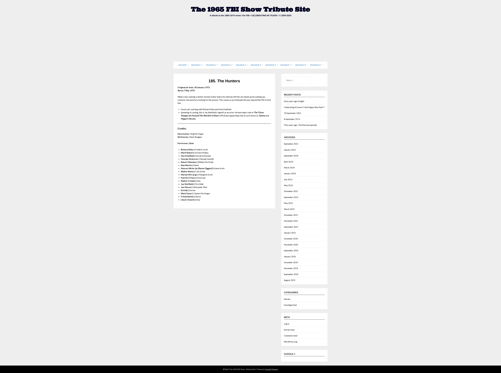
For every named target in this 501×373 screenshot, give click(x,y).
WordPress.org (290, 341)
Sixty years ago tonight (294, 101)
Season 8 (300, 65)
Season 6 (271, 65)
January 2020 (290, 256)
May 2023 (288, 185)
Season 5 (256, 65)
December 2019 (291, 262)
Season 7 (285, 65)
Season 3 (226, 65)
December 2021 (291, 215)
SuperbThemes (271, 369)
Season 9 (315, 65)
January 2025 (290, 150)
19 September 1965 (292, 113)
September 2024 (291, 156)
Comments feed (290, 335)
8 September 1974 (292, 119)
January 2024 (290, 173)
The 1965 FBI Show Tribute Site (250, 9)
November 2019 (291, 268)
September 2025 (291, 144)
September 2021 (291, 227)
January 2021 (290, 233)
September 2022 (291, 197)
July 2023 (288, 179)
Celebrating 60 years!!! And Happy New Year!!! (304, 107)
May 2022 (288, 203)
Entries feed (289, 330)
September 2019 (291, 274)
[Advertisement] (250, 42)
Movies (182, 65)
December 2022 (291, 191)
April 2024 (288, 162)
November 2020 (291, 244)
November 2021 (291, 221)
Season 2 (211, 65)
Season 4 (241, 65)
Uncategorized (290, 305)
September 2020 (291, 250)
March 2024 (289, 167)
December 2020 (291, 238)
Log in (286, 324)
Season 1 (196, 65)
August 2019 (289, 280)
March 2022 (289, 209)
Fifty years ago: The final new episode (300, 125)
